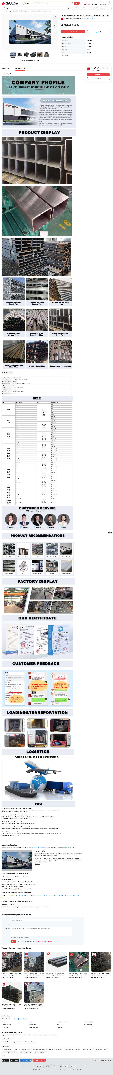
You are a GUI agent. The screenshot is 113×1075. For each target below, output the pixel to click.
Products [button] (26, 3)
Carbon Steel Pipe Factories (38, 1049)
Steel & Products (25, 11)
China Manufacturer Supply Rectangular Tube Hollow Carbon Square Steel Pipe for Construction (101, 975)
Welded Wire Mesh (33, 1027)
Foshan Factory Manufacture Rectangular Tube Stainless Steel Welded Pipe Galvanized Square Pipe (12, 1005)
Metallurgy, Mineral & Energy (13, 11)
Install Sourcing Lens (40, 1060)
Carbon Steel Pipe (88, 1022)
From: (8, 920)
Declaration (72, 1069)
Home (3, 11)
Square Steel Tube (17, 1042)
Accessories (59, 1027)
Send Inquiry (73, 31)
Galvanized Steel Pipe (61, 1022)
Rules (110, 8)
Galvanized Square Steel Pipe (10, 1053)
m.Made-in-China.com (60, 1066)
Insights (89, 1065)
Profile (32, 895)
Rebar (29, 895)
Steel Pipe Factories (7, 1049)
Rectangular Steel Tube (30, 1042)
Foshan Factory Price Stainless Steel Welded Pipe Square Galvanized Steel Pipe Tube (56, 975)
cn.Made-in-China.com (71, 1066)
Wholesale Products (56, 1065)
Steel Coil (24, 895)
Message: (7, 928)
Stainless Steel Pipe (59, 895)
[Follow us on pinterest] (108, 1060)
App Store (5, 1060)
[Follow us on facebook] (99, 1060)
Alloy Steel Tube (6, 1042)
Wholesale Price (65, 1065)
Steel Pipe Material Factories (55, 1049)
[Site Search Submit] (77, 3)
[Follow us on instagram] (104, 1060)
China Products (33, 1065)
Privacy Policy (80, 1069)
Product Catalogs (23, 1018)
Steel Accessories (48, 895)
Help (84, 8)
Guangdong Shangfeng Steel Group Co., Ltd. (75, 18)
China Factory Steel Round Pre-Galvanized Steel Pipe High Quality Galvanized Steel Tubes (34, 975)
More (3, 1055)
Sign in (109, 4)
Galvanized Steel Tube (46, 11)
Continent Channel (74, 1065)
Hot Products (25, 1065)
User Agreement (65, 1069)
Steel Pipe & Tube (35, 11)
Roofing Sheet (5, 1027)
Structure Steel (32, 1024)
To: (9, 924)
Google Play (14, 1060)
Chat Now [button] (100, 31)
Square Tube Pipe (87, 1049)
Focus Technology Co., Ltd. (45, 1069)
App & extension (93, 8)
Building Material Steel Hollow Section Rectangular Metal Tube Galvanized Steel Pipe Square (78, 975)
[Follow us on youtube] (106, 1060)
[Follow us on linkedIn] (110, 1060)
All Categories (7, 8)
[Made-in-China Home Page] (10, 3)
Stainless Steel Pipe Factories (22, 1049)
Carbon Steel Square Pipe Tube (72, 1049)
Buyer (76, 8)
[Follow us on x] (102, 1060)
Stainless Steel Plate (70, 895)
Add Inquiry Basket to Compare (30, 60)
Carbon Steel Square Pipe (26, 1053)
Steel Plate (18, 895)
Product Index (83, 1065)
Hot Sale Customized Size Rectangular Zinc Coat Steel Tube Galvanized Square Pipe (33, 1005)
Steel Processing (39, 895)
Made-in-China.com (50, 1066)
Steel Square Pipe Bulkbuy (41, 1053)
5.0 (93, 70)
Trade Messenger (26, 1060)
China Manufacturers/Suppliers (44, 1065)
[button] (72, 3)
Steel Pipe (12, 895)
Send (13, 941)
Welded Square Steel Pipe (100, 1049)
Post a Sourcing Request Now (44, 941)
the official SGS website (38, 847)
